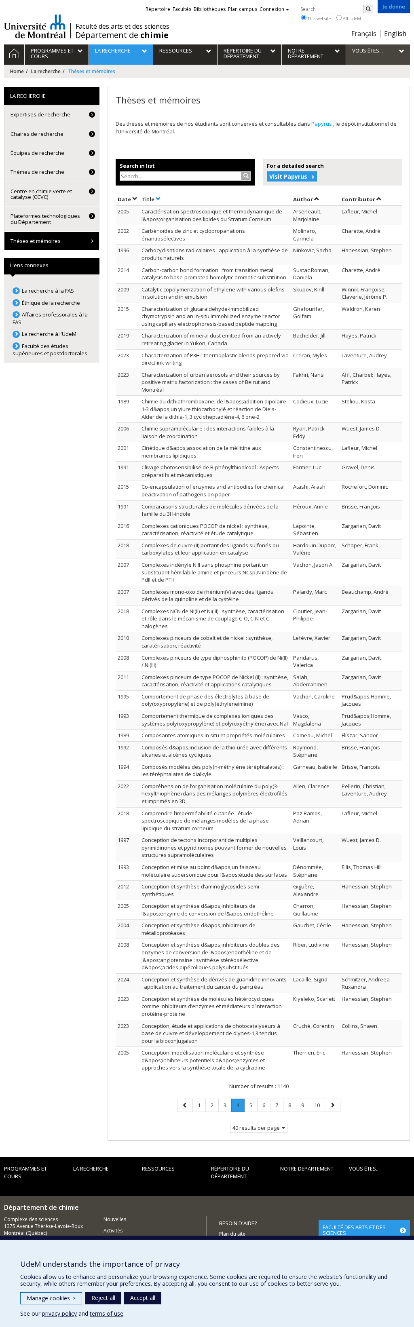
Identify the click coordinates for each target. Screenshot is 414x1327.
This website (318, 18)
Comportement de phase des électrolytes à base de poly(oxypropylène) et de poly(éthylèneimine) (205, 700)
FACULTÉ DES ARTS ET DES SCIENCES (354, 1230)
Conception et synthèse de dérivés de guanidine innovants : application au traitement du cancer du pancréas (214, 983)
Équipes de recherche (37, 152)
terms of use (106, 1313)
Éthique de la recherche (51, 302)
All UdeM (351, 18)
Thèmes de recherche (37, 171)
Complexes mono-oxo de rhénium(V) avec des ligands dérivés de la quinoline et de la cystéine (207, 595)
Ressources (158, 1168)
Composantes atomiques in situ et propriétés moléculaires (213, 735)
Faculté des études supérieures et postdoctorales (50, 349)
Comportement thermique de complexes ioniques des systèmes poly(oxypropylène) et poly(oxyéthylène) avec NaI (215, 719)
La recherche (46, 71)
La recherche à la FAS (48, 290)
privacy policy (59, 1313)
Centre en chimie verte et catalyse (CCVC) (41, 194)
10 (319, 1105)
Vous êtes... (364, 1168)
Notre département (307, 1168)
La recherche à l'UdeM (49, 334)
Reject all (103, 1298)
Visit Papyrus (288, 176)
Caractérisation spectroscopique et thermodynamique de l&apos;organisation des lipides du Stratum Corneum (212, 215)
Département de (122, 35)
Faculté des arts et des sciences (122, 26)
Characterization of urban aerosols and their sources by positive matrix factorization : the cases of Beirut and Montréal (211, 382)
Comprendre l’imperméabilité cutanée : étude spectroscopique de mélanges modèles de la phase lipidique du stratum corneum (205, 821)
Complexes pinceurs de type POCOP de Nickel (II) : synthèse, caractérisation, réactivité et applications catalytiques (215, 680)
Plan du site (232, 1233)
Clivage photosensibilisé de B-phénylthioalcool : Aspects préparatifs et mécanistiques (210, 471)
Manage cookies (51, 1298)
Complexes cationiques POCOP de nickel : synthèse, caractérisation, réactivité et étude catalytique (205, 529)
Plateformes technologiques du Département (45, 218)
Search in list (137, 165)
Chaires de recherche (37, 133)
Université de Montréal (35, 26)
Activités (113, 1230)
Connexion (272, 9)
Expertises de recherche (40, 114)
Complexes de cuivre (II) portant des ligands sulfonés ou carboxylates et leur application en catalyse (210, 549)
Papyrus (322, 123)
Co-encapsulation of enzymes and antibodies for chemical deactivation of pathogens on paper (213, 490)
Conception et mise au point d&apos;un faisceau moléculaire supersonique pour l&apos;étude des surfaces (214, 870)
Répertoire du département (230, 1172)
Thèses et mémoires (36, 241)
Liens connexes (29, 265)
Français (363, 33)
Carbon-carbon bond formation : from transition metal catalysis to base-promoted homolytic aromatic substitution (214, 273)
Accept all (142, 1298)
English (395, 33)
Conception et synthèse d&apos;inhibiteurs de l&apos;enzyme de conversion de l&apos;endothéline (208, 909)
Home (17, 71)
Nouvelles (115, 1219)
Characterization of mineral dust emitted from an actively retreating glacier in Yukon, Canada (211, 339)
